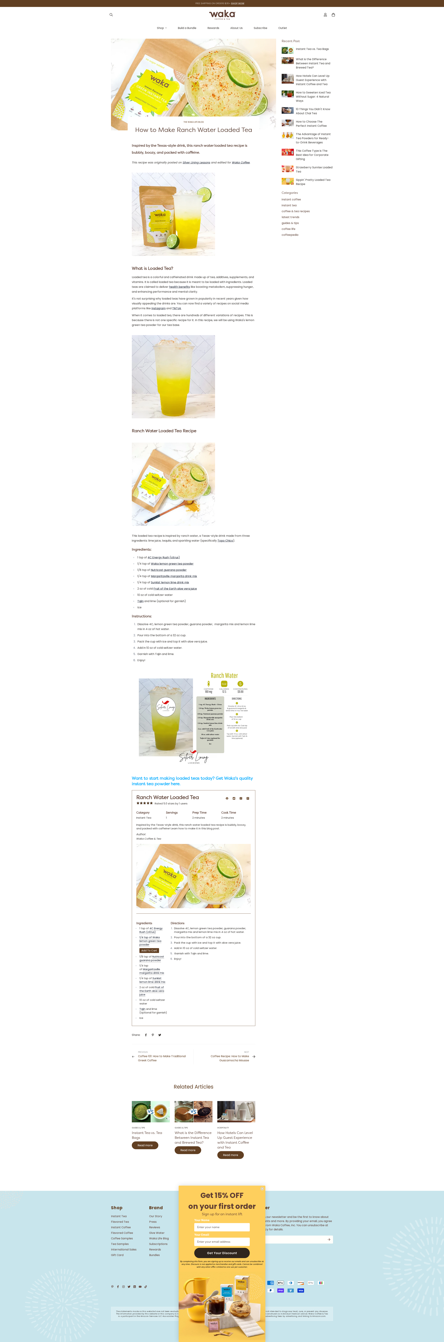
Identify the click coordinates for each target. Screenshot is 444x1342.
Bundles (154, 1255)
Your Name (202, 1220)
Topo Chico (225, 541)
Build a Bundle (187, 28)
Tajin (140, 601)
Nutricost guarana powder (169, 570)
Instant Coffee (121, 1227)
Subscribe (260, 28)
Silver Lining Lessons (196, 163)
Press (153, 1222)
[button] (222, 1253)
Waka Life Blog (159, 1238)
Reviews (154, 1227)
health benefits (179, 287)
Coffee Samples (122, 1238)
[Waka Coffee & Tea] (222, 15)
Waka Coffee (241, 163)
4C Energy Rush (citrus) (164, 557)
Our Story (155, 1216)
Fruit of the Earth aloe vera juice (175, 589)
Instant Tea (119, 1216)
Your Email (201, 1234)
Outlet (282, 28)
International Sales (123, 1250)
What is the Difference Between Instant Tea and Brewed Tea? (193, 1137)
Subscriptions (158, 1244)
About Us (236, 28)
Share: (136, 1035)
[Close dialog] (262, 1188)
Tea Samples (120, 1244)
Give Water (157, 1233)
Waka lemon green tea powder (172, 564)
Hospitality (223, 1127)
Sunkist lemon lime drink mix (170, 582)
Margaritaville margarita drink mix (174, 576)
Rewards (213, 28)
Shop (160, 28)
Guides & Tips (138, 1127)
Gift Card (117, 1255)
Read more (145, 1145)
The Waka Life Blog (193, 122)
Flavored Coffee (122, 1233)
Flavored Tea (120, 1222)
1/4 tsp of (145, 937)
